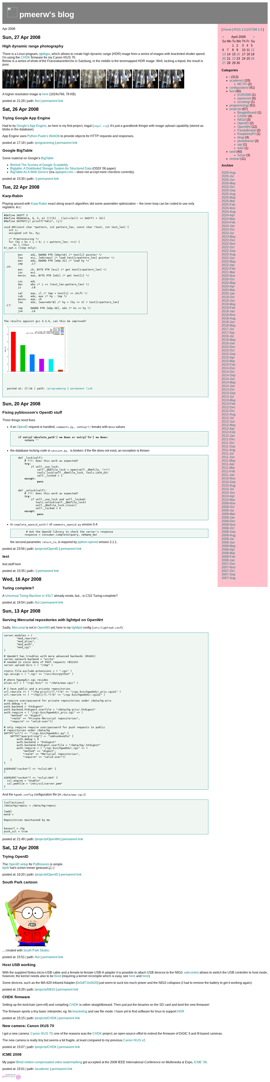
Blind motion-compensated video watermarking (49, 1062)
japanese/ (244, 98)
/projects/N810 (45, 989)
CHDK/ (242, 116)
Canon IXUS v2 (134, 1040)
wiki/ (240, 148)
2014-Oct (228, 371)
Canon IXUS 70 (41, 1033)
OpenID (22, 426)
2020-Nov (228, 275)
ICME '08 (200, 1062)
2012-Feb (228, 432)
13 (224, 54)
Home (227, 29)
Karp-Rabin (39, 203)
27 (224, 63)
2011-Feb (228, 471)
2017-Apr (228, 332)
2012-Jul (228, 418)
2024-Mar (228, 218)
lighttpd (77, 627)
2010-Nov (228, 478)
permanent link (52, 101)
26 (252, 58)
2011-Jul (228, 453)
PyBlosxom (41, 864)
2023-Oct (228, 229)
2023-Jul (228, 233)
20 (224, 58)
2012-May (229, 425)
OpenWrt (43, 627)
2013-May (229, 400)
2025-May (229, 197)
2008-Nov (228, 524)
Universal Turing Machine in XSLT (29, 595)
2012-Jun (228, 421)
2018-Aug (228, 318)
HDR (180, 1011)
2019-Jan (228, 311)
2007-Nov (228, 567)
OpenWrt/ (244, 126)
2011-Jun (228, 457)
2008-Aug (228, 535)
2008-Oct (228, 528)
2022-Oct (228, 247)
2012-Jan (228, 435)
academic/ (236, 80)
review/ (234, 158)
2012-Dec (228, 407)
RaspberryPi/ (246, 134)
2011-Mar (228, 467)
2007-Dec (228, 563)
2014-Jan (228, 386)
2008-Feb (228, 556)
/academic (42, 1069)
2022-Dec (228, 240)
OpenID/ (243, 123)
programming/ (239, 105)
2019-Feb (228, 307)
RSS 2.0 (240, 29)
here (45, 94)
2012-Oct (228, 410)
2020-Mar (228, 290)
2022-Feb (228, 268)
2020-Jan (228, 293)
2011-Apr (228, 464)
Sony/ (241, 155)
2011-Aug (228, 450)
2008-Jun (228, 542)
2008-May (229, 546)
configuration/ (238, 87)
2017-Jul (228, 329)
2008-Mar (228, 553)
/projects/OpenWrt (47, 839)
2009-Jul (228, 510)
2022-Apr (228, 265)
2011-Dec (228, 439)
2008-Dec (228, 521)
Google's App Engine (31, 125)
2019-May (229, 304)
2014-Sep (228, 375)
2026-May (229, 183)
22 (234, 58)
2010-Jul (228, 489)
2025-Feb (228, 204)
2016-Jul (228, 336)
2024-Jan (228, 226)
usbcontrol (191, 972)
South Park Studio (36, 950)
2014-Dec (228, 368)
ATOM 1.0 (255, 29)
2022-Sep (228, 250)
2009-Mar (228, 514)
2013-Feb (228, 403)
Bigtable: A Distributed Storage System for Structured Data (51, 168)
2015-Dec (228, 346)
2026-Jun (228, 179)
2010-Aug (228, 485)
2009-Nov (228, 503)
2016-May (229, 339)
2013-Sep (228, 393)
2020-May (229, 282)
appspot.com (64, 172)
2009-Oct (228, 507)
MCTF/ (242, 84)
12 (252, 50)
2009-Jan (228, 517)
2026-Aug (228, 172)
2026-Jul (228, 176)
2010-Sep (228, 482)
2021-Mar (228, 272)
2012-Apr (228, 428)
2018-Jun (228, 322)
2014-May (229, 382)
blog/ (240, 137)
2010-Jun (228, 492)
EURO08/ (244, 94)
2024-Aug (228, 211)
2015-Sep (228, 354)
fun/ (232, 91)
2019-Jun (228, 300)
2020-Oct (228, 279)
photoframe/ (245, 141)
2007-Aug (228, 578)
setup (24, 864)
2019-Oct (228, 297)
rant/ (232, 151)
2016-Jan (228, 343)
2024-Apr (228, 215)
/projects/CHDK (46, 1018)
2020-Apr (228, 286)
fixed (57, 976)
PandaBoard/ (246, 130)
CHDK (25, 57)
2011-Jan (228, 474)
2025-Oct (228, 186)
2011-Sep (228, 446)
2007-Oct (228, 571)
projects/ (235, 109)
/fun (37, 101)
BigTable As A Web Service (29, 172)
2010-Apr (228, 496)
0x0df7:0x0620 (87, 982)
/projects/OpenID (46, 548)
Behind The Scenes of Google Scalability (39, 165)
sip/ (239, 144)
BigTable (47, 158)
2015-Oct (228, 350)
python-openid (88, 542)
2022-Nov (228, 243)
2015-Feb (228, 364)
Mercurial (18, 627)
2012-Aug (228, 414)
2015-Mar (228, 361)
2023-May (229, 236)
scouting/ (243, 102)
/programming (44, 142)
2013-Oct (228, 389)
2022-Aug (228, 254)
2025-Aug (228, 194)
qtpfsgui (44, 54)
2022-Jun (228, 258)
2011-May (228, 460)
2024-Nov (228, 208)
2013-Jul (228, 396)
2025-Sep (228, 190)
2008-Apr (228, 549)
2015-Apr (228, 357)
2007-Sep (228, 574)
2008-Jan (228, 560)
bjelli (5, 867)
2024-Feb (228, 222)
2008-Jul (228, 539)
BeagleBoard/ (247, 112)
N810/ (241, 119)
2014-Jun (228, 378)
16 (238, 54)
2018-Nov (228, 314)
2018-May (229, 325)
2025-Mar (228, 201)
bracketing (80, 1011)
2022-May (229, 261)
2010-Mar (228, 499)
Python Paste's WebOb (43, 136)
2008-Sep (228, 531)
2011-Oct (228, 442)
